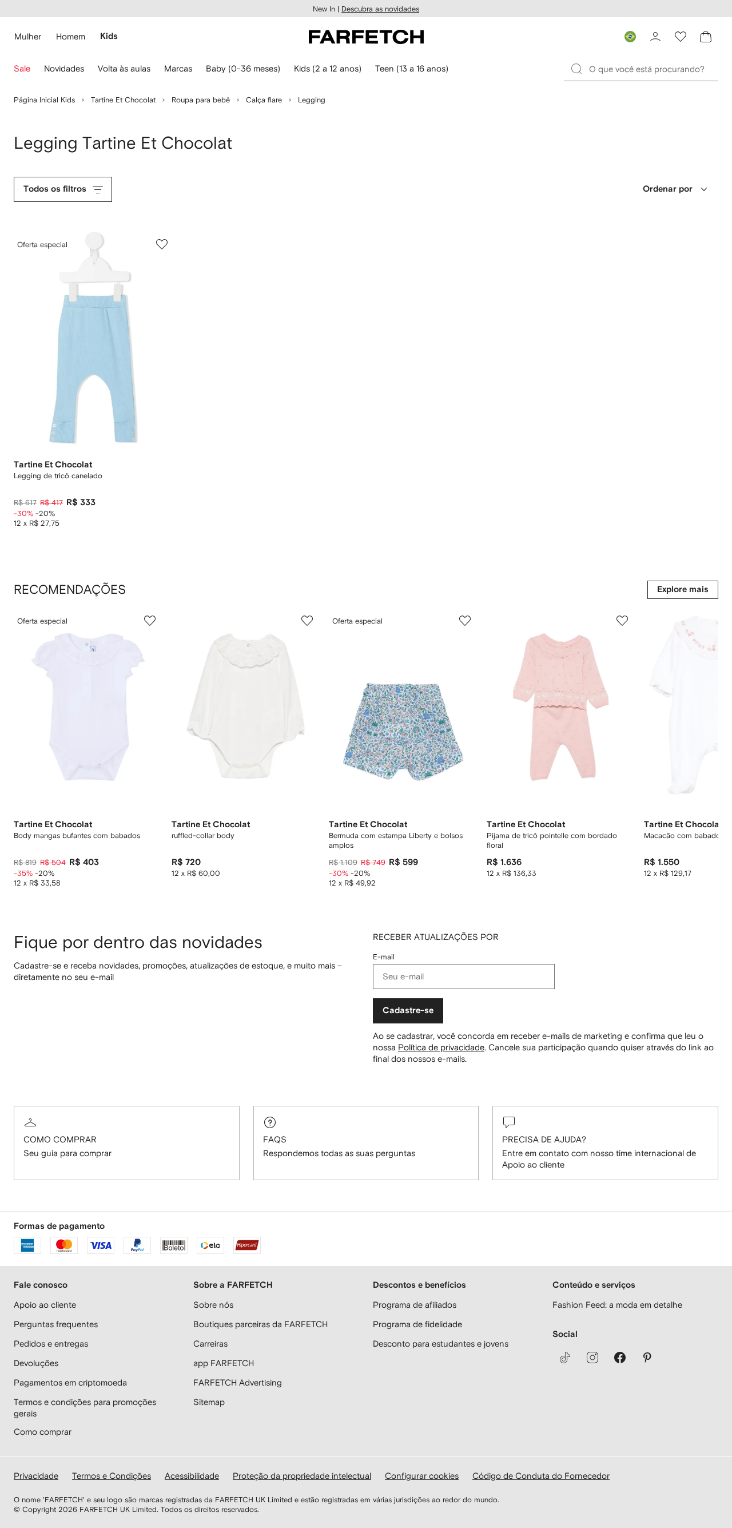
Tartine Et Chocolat (123, 100)
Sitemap (209, 1402)
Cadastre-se (408, 1010)
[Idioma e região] (630, 36)
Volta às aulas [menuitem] (124, 68)
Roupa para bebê (201, 100)
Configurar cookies (422, 1475)
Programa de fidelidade (417, 1324)
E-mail (384, 957)
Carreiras (210, 1343)
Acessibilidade (192, 1475)
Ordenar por (668, 189)
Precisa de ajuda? (544, 1139)
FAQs (275, 1139)
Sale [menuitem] (22, 68)
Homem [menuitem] (70, 36)
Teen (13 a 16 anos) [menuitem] (411, 68)
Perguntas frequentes (56, 1324)
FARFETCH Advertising (237, 1382)
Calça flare (264, 100)
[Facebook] (619, 1357)
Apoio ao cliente (45, 1304)
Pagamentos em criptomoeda (70, 1382)
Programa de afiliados (414, 1304)
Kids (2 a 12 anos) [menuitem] (327, 68)
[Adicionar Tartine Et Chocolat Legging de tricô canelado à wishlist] (161, 244)
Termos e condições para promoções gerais (85, 1408)
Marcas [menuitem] (178, 68)
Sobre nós (213, 1304)
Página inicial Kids (44, 100)
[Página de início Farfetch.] (366, 36)
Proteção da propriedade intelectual (302, 1475)
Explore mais (683, 589)
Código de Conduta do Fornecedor (541, 1475)
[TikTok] (565, 1357)
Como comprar (60, 1139)
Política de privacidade (441, 1047)
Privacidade (36, 1475)
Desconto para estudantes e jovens (440, 1343)
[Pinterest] (647, 1357)
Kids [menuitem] (109, 36)
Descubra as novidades (380, 9)
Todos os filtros (54, 189)
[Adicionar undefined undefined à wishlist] (149, 620)
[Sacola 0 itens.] (705, 36)
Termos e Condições (111, 1475)
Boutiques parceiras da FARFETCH (260, 1324)
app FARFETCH (223, 1363)
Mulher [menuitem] (27, 36)
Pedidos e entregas (51, 1343)
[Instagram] (592, 1357)
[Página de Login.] (655, 36)
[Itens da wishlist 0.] (680, 36)
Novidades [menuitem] (64, 68)
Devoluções (36, 1363)
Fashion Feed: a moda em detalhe (617, 1304)
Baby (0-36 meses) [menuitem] (243, 68)
